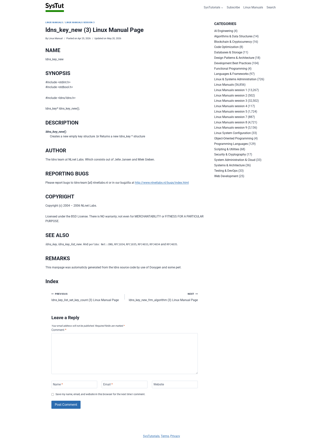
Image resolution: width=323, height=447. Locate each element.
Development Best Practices (232, 63)
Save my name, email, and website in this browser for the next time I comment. (100, 394)
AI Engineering (223, 31)
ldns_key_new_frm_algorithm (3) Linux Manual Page (163, 297)
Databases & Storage (228, 52)
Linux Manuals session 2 (230, 95)
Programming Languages (231, 144)
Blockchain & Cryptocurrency (233, 41)
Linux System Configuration (232, 133)
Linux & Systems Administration (235, 79)
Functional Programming (230, 68)
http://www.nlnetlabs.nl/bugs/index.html (162, 182)
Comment (58, 330)
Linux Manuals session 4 (230, 106)
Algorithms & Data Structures (233, 36)
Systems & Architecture (229, 165)
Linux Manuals (253, 7)
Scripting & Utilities (226, 149)
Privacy (175, 436)
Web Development (226, 176)
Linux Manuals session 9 (230, 127)
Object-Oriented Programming (233, 138)
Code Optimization (226, 47)
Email (108, 384)
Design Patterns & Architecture (234, 58)
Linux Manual (56, 38)
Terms (165, 436)
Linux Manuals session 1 (230, 90)
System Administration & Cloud (234, 160)
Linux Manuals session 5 (230, 111)
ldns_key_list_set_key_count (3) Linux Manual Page (85, 297)
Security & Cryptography (230, 154)
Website (158, 384)
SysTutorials (151, 436)
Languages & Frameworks (231, 74)
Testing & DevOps (226, 170)
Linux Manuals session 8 (230, 122)
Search (271, 7)
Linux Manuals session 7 (230, 117)
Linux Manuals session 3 (80, 22)
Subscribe (233, 7)
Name (58, 384)
